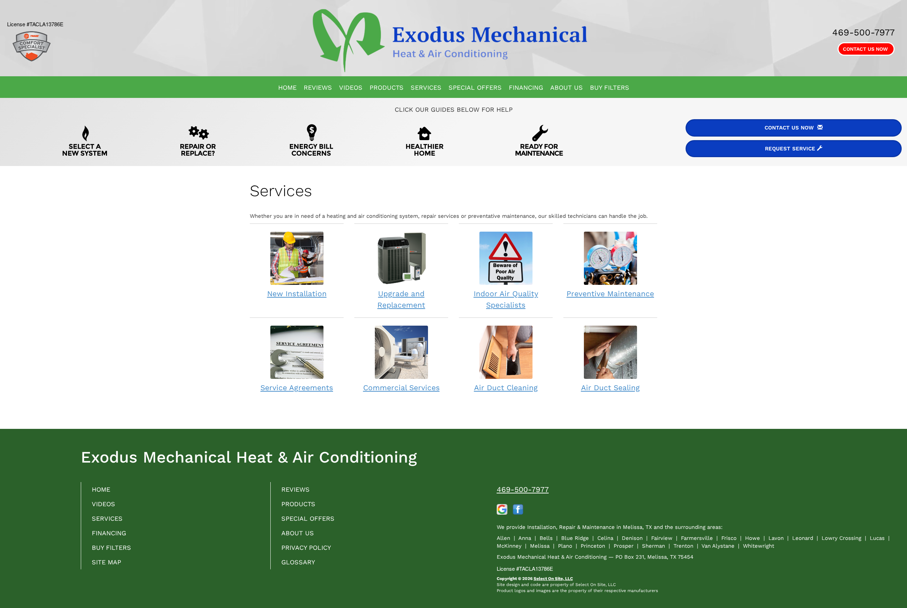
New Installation (297, 293)
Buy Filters (609, 87)
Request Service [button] (791, 148)
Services (426, 87)
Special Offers (475, 87)
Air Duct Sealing (610, 387)
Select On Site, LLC (553, 578)
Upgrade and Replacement (401, 299)
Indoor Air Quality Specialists (506, 299)
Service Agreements (296, 387)
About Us (566, 87)
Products (387, 87)
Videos (350, 87)
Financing (526, 87)
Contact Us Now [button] (866, 49)
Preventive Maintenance (610, 293)
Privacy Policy (306, 547)
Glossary (298, 562)
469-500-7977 (523, 489)
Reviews (318, 87)
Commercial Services (401, 387)
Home (287, 87)
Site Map (106, 562)
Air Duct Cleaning (506, 387)
